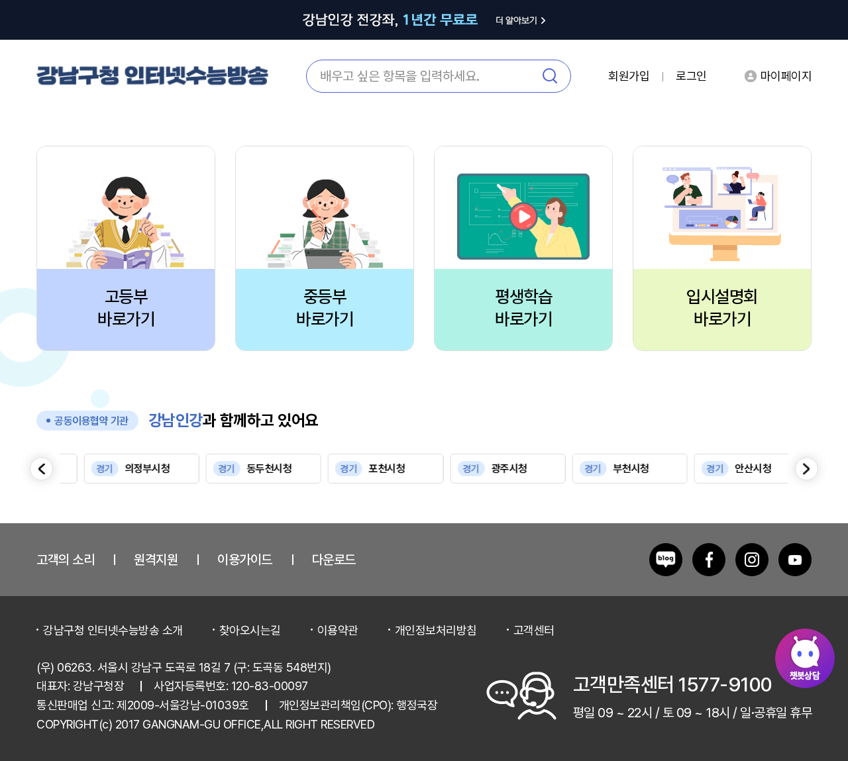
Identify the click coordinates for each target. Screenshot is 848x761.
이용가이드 (244, 560)
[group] (118, 468)
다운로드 (334, 560)
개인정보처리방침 (436, 630)
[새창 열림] (665, 559)
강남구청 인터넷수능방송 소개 (113, 630)
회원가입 (628, 76)
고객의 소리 (65, 560)
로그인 (691, 76)
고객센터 (534, 630)
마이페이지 (786, 76)
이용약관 (337, 630)
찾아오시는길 (250, 630)
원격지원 (156, 560)
